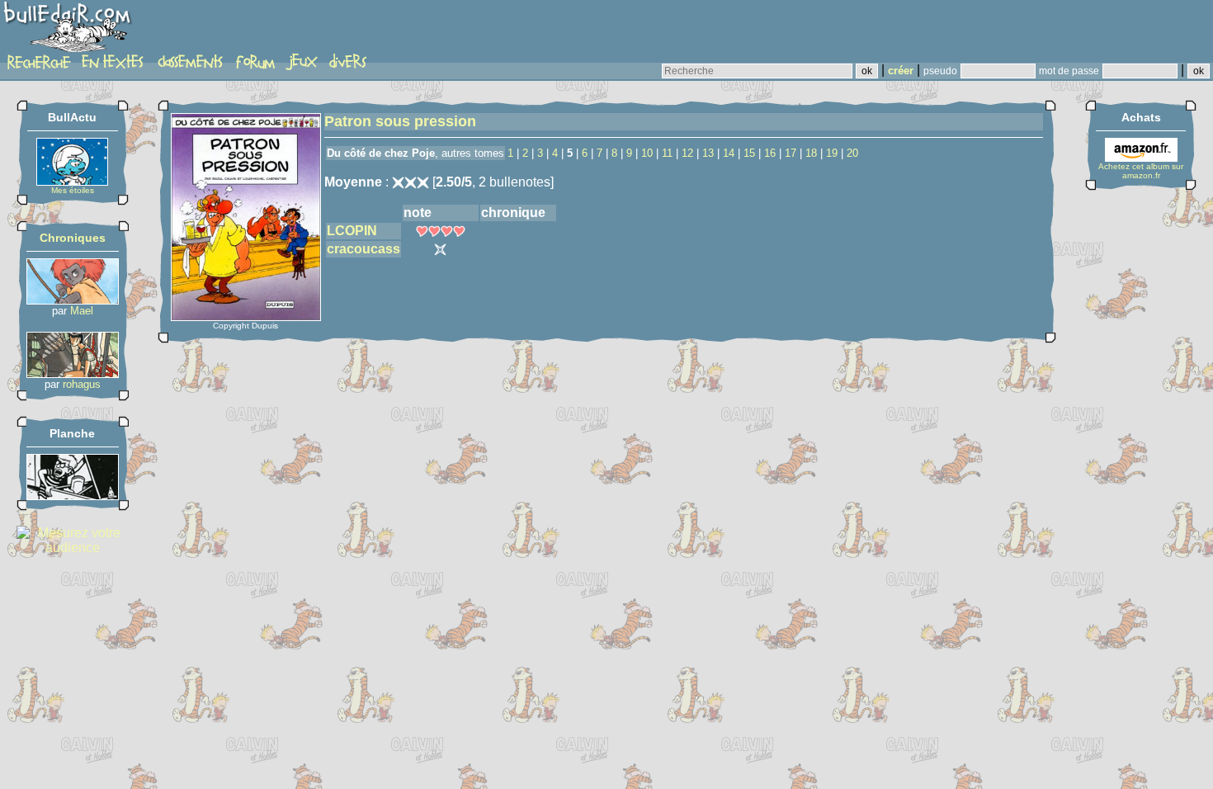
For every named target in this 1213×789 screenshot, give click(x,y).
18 (811, 153)
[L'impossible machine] (72, 373)
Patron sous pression (400, 121)
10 (647, 153)
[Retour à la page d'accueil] (69, 30)
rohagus (82, 384)
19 (832, 153)
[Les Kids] (72, 496)
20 (852, 153)
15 (749, 153)
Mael (81, 311)
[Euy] (72, 300)
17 (790, 153)
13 (708, 153)
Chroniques (73, 237)
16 (770, 153)
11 (667, 153)
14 (728, 153)
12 (687, 153)
